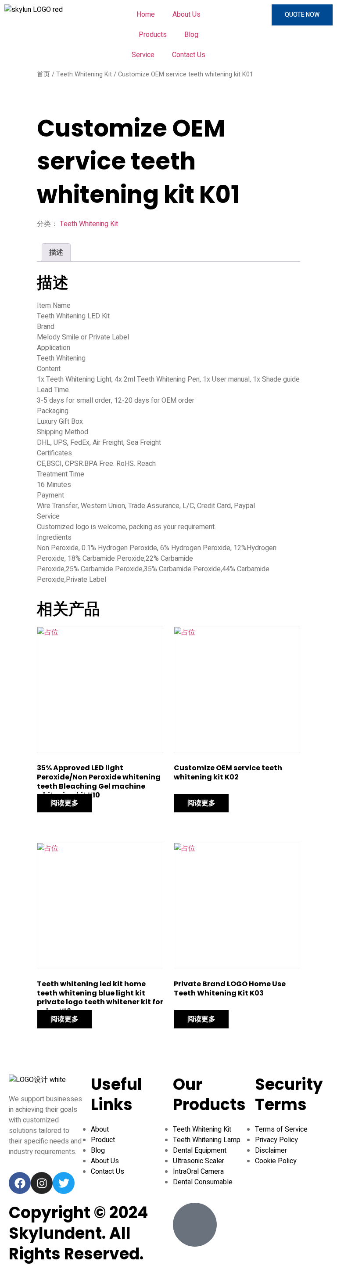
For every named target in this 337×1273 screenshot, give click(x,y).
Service (143, 55)
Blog (191, 34)
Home (145, 14)
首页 (43, 74)
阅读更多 (64, 803)
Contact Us (188, 55)
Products (153, 34)
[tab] (56, 252)
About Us (186, 14)
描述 (56, 252)
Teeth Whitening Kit (84, 74)
